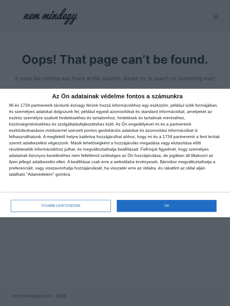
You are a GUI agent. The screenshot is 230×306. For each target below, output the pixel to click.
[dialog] (115, 153)
